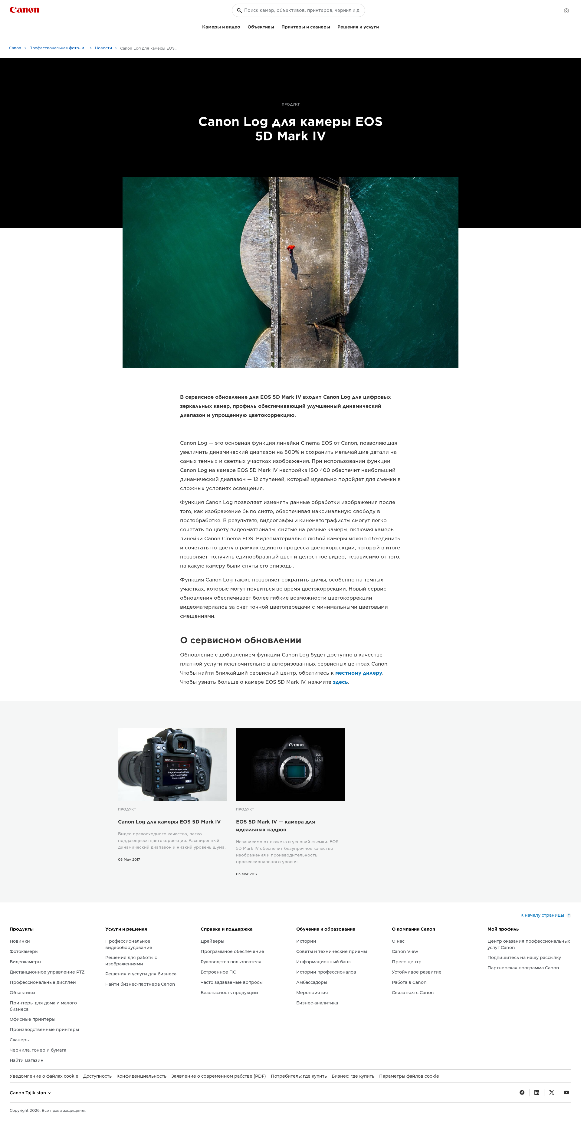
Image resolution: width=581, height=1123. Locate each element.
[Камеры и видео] (242, 26)
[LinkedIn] (537, 1093)
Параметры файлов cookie (409, 1076)
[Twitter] (552, 1093)
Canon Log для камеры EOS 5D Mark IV (169, 822)
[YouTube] (566, 1093)
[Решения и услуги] (381, 26)
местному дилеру (358, 673)
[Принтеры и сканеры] (332, 26)
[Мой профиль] (566, 11)
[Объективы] (276, 26)
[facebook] (522, 1093)
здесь (340, 682)
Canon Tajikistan (28, 1092)
